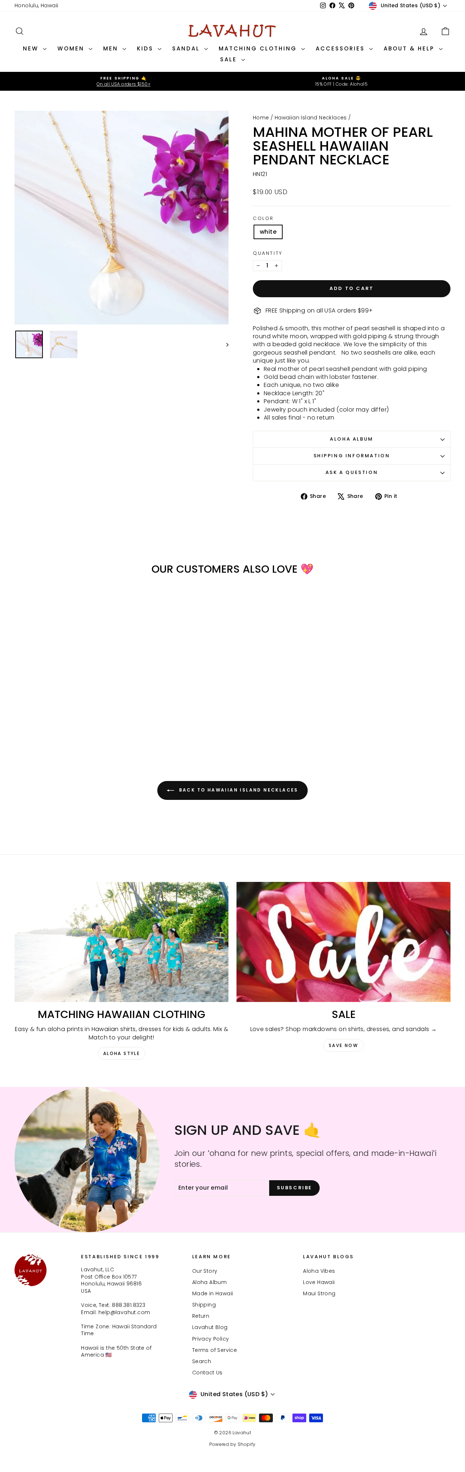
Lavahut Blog (210, 1327)
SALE (229, 59)
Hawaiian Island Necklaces (311, 117)
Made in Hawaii (212, 1293)
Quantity (268, 253)
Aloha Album (351, 439)
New (32, 48)
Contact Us (207, 1372)
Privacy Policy (210, 1338)
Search (201, 1361)
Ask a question (352, 472)
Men (112, 48)
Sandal (187, 48)
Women (72, 48)
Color (263, 218)
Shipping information (352, 455)
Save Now (343, 1045)
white (268, 232)
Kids (146, 48)
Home (261, 117)
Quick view (66, 687)
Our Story (205, 1271)
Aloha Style (121, 1053)
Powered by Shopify (232, 1444)
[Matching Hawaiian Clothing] (122, 942)
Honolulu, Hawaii (36, 5)
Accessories (341, 48)
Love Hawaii (319, 1282)
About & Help (410, 48)
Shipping (204, 1304)
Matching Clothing (259, 48)
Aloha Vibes (319, 1271)
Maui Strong (319, 1293)
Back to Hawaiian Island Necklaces (237, 790)
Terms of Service (214, 1350)
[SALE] (343, 942)
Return (200, 1316)
